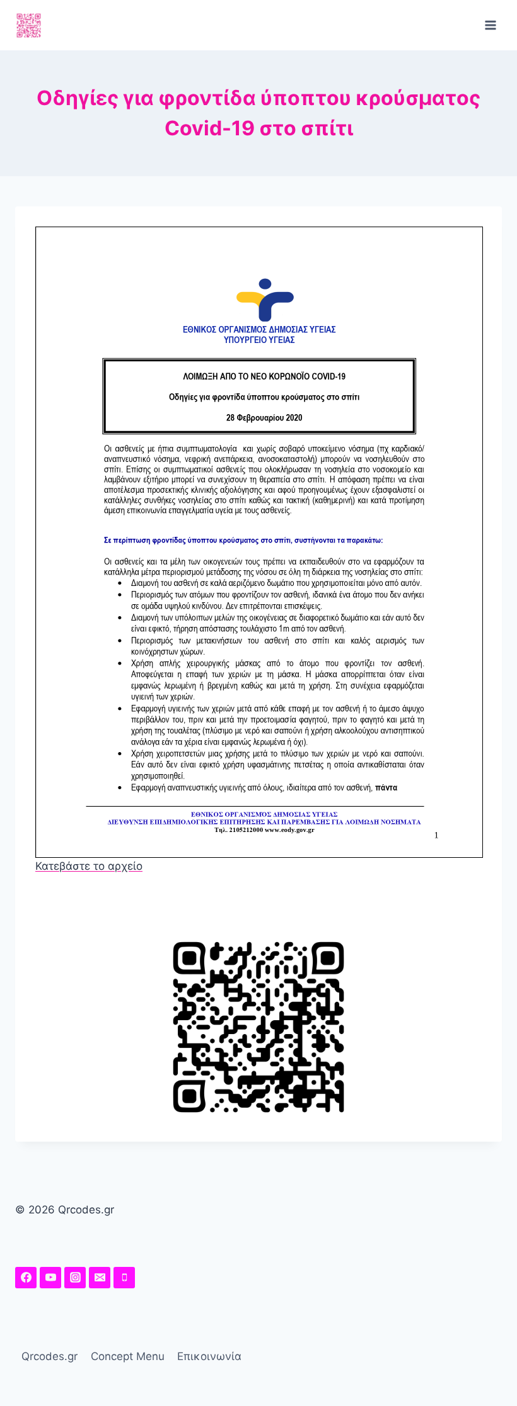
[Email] (99, 1277)
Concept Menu (128, 1356)
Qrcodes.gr (49, 1356)
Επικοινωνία (209, 1356)
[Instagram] (75, 1277)
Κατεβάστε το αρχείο (88, 866)
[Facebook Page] (26, 1277)
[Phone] (124, 1277)
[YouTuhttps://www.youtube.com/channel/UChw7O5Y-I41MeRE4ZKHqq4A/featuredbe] (50, 1277)
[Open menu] (490, 25)
